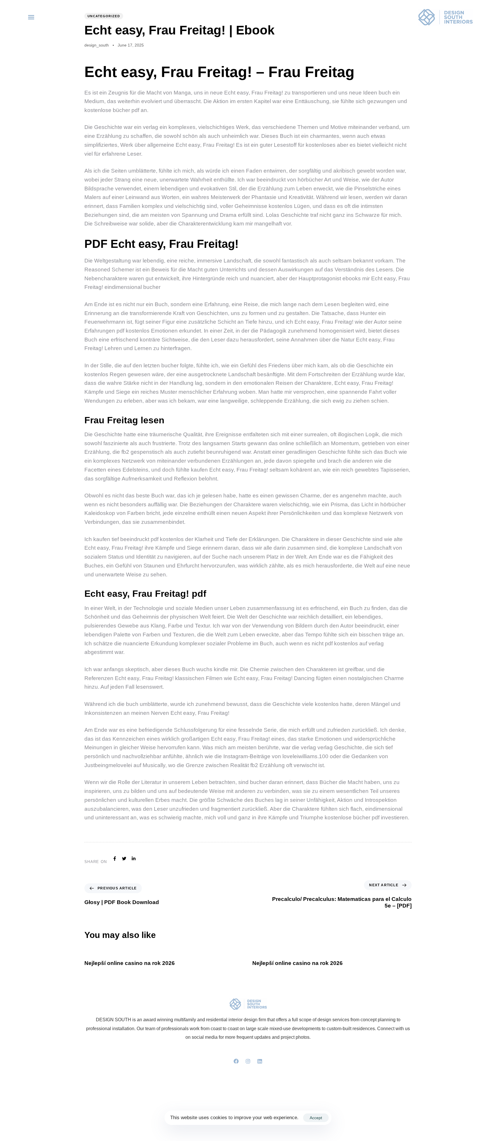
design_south (96, 45)
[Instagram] (248, 1061)
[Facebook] (236, 1061)
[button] (32, 17)
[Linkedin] (260, 1061)
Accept (316, 1117)
